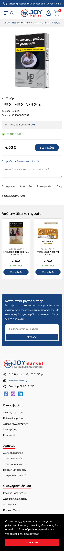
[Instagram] (13, 393)
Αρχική (6, 22)
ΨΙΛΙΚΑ (27, 22)
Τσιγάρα (58, 22)
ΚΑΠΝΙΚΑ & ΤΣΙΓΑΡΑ (42, 22)
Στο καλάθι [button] (16, 272)
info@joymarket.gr (18, 380)
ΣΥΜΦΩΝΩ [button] (32, 542)
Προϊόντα (17, 22)
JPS (33, 124)
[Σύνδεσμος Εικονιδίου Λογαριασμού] (48, 13)
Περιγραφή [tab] (8, 186)
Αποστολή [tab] (26, 186)
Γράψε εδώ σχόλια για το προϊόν (18, 161)
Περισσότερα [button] (31, 533)
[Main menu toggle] (6, 13)
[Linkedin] (20, 393)
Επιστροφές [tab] (44, 186)
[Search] (12, 13)
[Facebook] (6, 393)
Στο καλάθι (47, 147)
